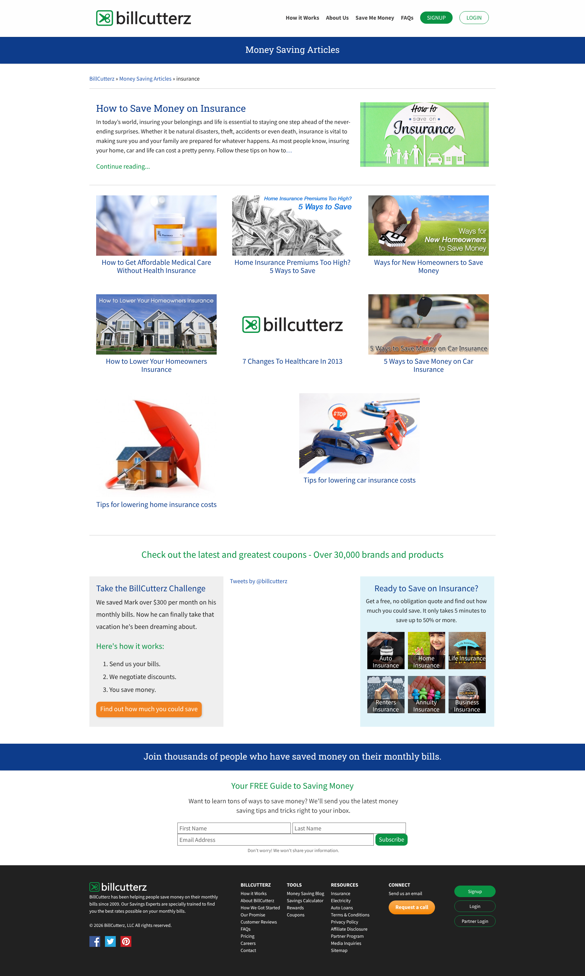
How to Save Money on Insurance (171, 108)
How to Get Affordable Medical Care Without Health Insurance (156, 266)
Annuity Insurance (426, 706)
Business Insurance (467, 706)
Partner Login (475, 921)
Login (474, 17)
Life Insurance (467, 658)
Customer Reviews (259, 922)
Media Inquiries (346, 943)
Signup (436, 17)
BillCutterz (101, 78)
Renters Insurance (386, 706)
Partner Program (347, 936)
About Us (337, 17)
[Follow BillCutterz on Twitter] (110, 941)
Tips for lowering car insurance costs (359, 480)
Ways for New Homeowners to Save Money (428, 266)
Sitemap (339, 950)
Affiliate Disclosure (349, 929)
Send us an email (405, 893)
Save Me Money (374, 17)
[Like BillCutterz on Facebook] (94, 941)
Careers (248, 943)
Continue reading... (123, 166)
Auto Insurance (386, 662)
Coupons (295, 915)
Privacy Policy (345, 922)
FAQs (407, 17)
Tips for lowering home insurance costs (156, 504)
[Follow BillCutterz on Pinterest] (126, 941)
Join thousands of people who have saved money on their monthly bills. (292, 756)
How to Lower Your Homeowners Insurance (156, 365)
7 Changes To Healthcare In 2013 (292, 361)
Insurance (340, 893)
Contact (248, 950)
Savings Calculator (305, 900)
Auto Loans (342, 908)
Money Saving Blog (305, 893)
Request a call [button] (411, 907)
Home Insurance (426, 662)
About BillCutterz (257, 900)
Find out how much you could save (149, 709)
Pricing (248, 936)
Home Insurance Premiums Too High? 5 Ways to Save (293, 266)
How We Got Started (260, 908)
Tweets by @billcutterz (258, 581)
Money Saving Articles (145, 78)
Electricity (341, 900)
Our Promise (253, 915)
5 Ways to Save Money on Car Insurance (428, 365)
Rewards (295, 908)
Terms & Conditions (350, 915)
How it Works (302, 17)
